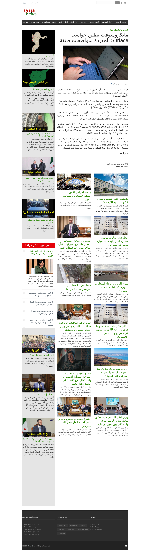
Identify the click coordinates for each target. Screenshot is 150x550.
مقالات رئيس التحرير (49, 22)
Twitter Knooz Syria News (31, 532)
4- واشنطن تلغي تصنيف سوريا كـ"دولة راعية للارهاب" (42, 312)
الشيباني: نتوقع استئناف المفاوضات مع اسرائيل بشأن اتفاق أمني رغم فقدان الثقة (74, 244)
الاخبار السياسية (107, 22)
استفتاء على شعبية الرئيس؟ (42, 355)
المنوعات (83, 22)
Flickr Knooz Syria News (31, 534)
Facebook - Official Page (31, 524)
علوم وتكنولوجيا (119, 29)
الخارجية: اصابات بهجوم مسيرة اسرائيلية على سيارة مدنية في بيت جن (112, 241)
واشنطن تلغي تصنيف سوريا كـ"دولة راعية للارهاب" (112, 200)
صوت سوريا (35, 22)
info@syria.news (97, 529)
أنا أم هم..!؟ (49, 55)
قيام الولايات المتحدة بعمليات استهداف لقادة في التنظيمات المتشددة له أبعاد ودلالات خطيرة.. (40, 228)
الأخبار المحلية (94, 22)
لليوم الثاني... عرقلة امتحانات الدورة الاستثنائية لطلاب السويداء (111, 287)
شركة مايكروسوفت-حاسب (115, 164)
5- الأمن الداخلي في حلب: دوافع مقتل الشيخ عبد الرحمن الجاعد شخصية (41, 322)
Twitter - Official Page (30, 527)
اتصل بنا (26, 22)
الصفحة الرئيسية (121, 22)
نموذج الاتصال (95, 527)
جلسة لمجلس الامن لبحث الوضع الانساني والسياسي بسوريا (76, 196)
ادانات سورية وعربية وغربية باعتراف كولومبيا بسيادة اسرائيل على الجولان (112, 372)
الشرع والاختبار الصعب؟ (43, 89)
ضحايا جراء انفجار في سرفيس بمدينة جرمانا (78, 287)
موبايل (24, 3)
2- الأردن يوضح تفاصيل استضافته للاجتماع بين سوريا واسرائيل (41, 294)
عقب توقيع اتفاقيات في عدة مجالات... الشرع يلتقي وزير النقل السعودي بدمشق (75, 326)
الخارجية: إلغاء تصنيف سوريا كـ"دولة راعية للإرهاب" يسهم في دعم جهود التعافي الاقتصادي (112, 331)
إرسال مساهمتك (96, 524)
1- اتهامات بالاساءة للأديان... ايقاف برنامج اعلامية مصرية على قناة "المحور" (41, 253)
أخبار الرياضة (63, 22)
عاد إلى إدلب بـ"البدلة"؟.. (43, 394)
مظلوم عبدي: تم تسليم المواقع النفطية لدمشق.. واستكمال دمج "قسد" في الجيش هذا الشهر (77, 378)
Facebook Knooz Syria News (32, 529)
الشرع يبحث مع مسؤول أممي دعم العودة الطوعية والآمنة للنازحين (74, 422)
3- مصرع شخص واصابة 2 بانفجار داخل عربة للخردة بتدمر (41, 303)
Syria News (31, 546)
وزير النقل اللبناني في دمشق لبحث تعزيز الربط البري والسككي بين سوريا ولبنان (111, 421)
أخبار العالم (74, 22)
